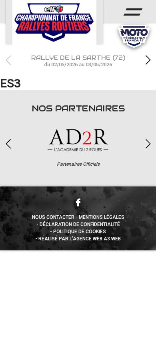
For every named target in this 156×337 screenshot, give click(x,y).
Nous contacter (53, 217)
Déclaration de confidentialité (80, 224)
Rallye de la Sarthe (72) (78, 60)
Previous (8, 60)
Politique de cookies (79, 231)
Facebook (78, 202)
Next (148, 60)
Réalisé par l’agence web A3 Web (79, 239)
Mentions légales (101, 217)
